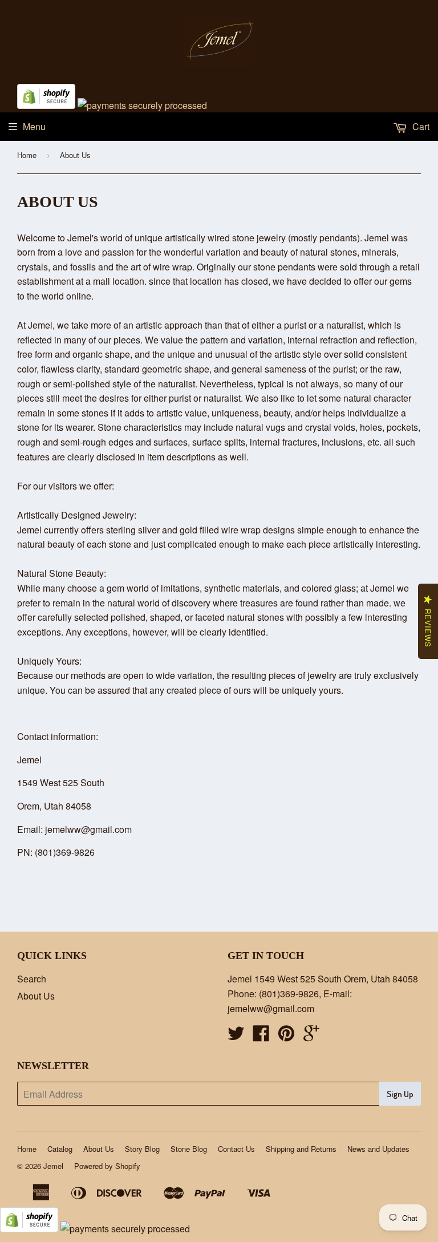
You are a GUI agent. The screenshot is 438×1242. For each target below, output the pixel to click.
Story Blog (142, 1148)
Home (26, 154)
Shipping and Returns (301, 1148)
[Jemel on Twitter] (236, 1036)
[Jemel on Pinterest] (286, 1036)
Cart (419, 126)
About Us (36, 995)
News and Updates (378, 1148)
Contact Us (236, 1148)
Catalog (59, 1148)
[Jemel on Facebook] (261, 1036)
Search (31, 978)
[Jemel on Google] (311, 1036)
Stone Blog (189, 1148)
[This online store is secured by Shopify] (46, 105)
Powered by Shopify (107, 1165)
